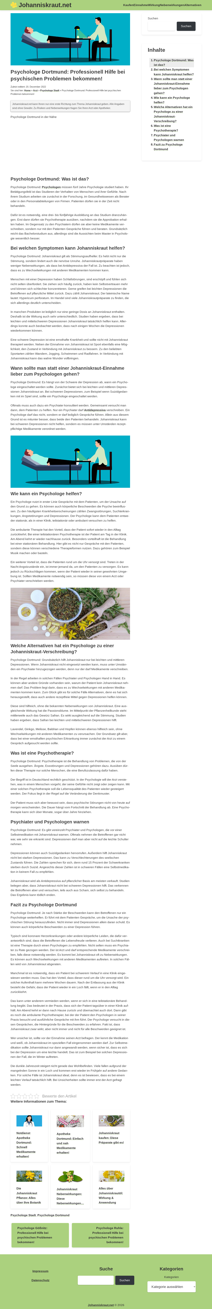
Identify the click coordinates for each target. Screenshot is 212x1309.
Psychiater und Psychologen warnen (169, 137)
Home (27, 90)
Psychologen (51, 187)
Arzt (35, 90)
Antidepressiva (95, 410)
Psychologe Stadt (49, 90)
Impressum (40, 1271)
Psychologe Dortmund (53, 1215)
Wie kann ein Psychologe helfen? (172, 100)
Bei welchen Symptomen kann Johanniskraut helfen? (174, 72)
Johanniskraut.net (45, 5)
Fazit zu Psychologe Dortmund (168, 147)
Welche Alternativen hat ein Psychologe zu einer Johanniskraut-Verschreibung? (173, 114)
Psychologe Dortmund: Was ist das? (174, 62)
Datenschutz (41, 1280)
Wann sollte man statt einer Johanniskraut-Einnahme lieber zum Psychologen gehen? (173, 86)
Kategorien (171, 1277)
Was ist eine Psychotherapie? (166, 128)
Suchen (153, 18)
